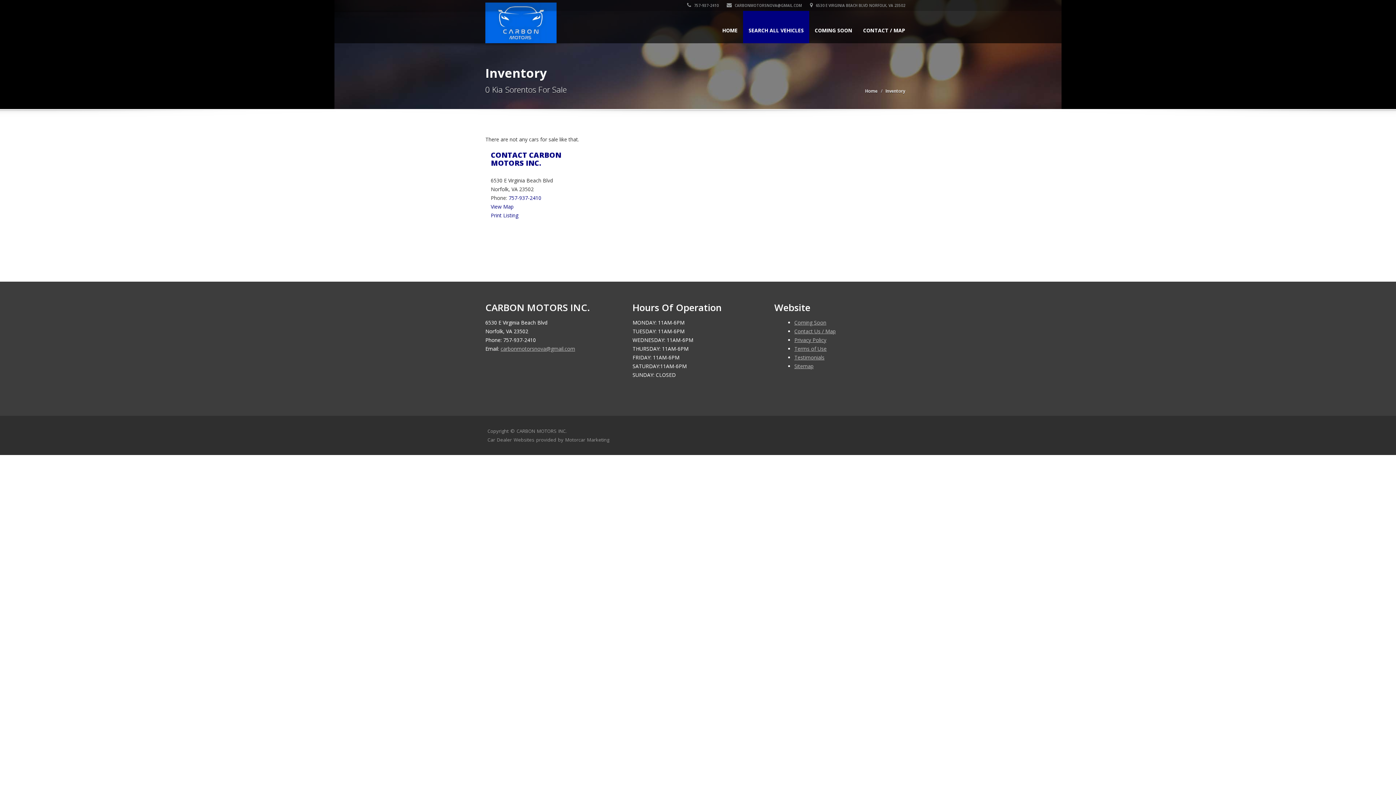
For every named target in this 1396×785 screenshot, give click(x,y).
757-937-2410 (706, 5)
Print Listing (504, 215)
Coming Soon (833, 30)
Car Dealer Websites (511, 439)
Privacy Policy (810, 340)
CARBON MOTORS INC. (542, 431)
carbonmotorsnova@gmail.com (768, 5)
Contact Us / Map (815, 331)
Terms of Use (810, 348)
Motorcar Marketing (587, 439)
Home (730, 30)
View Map (502, 206)
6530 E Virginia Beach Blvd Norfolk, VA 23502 (860, 5)
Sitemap (804, 366)
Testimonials (809, 357)
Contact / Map (884, 30)
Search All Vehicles (776, 30)
